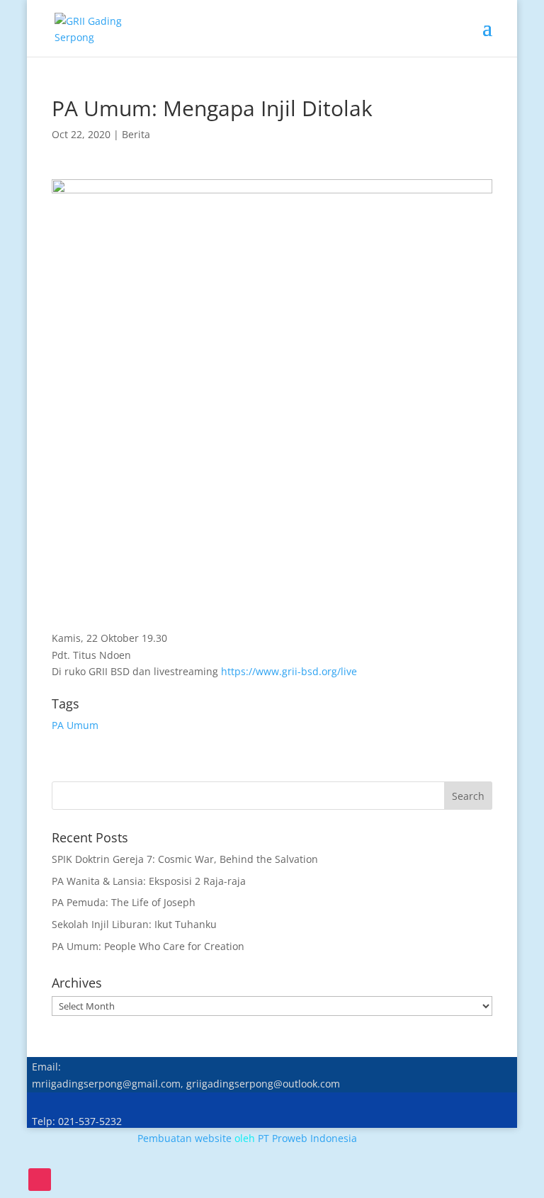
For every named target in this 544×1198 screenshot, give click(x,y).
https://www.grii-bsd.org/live (289, 671)
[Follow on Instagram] (39, 1179)
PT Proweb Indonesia (307, 1138)
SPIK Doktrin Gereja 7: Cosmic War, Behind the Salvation (185, 859)
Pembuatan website (184, 1138)
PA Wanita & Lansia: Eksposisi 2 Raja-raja (149, 881)
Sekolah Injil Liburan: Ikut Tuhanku (134, 924)
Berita (136, 134)
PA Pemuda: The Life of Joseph (124, 902)
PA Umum (75, 725)
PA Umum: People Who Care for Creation (148, 946)
